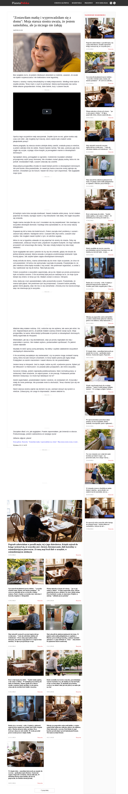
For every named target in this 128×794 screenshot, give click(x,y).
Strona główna (61, 3)
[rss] (111, 3)
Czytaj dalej (44, 790)
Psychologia (102, 3)
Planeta (20, 2)
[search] (114, 3)
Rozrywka (77, 3)
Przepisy (89, 3)
